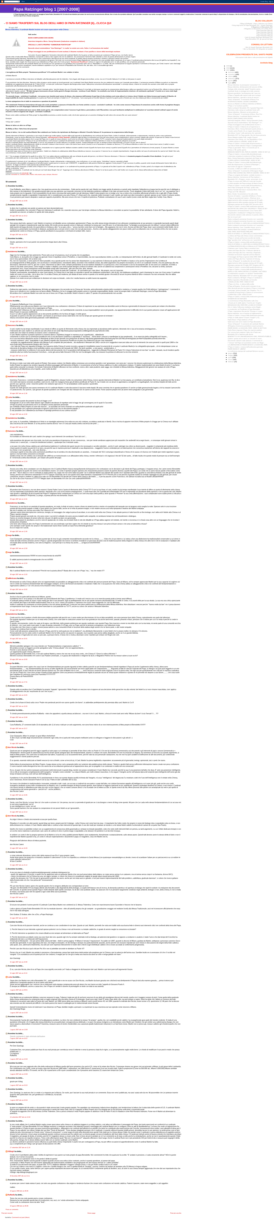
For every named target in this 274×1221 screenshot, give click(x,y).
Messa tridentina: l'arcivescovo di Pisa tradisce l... (244, 177)
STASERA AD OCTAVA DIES (237, 299)
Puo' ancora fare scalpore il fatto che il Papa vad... (245, 332)
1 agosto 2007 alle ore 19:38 (19, 1074)
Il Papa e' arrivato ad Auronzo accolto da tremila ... (245, 238)
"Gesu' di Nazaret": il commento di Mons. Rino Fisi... (245, 114)
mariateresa (12, 251)
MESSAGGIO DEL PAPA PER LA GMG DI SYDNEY (245, 305)
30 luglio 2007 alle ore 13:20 (18, 574)
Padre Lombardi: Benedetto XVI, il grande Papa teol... (246, 108)
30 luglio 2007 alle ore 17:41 (18, 682)
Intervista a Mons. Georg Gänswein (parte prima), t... (246, 129)
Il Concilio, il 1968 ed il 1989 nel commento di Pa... (245, 169)
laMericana (12, 578)
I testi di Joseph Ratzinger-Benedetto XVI (259, 37)
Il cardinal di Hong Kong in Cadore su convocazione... (246, 292)
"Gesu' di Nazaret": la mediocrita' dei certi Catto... (244, 261)
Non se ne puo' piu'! (234, 217)
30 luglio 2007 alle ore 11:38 (18, 393)
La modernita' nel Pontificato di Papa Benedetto (244, 309)
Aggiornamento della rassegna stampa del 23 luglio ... (246, 263)
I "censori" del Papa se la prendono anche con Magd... (246, 343)
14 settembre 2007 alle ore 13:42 (20, 1117)
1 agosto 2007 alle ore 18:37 (19, 1038)
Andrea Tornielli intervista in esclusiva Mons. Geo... (245, 190)
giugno (230, 353)
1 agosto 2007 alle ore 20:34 (19, 1100)
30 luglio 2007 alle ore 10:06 (18, 201)
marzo (230, 359)
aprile (230, 357)
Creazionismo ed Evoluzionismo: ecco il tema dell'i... (245, 210)
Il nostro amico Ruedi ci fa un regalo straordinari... (245, 131)
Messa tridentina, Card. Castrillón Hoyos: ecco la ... (245, 227)
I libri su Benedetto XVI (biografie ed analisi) (258, 49)
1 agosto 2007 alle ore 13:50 (19, 1029)
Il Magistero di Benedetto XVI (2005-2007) (258, 29)
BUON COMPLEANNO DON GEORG (240, 118)
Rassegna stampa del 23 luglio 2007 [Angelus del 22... (246, 265)
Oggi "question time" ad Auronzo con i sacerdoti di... (245, 240)
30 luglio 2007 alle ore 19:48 (18, 717)
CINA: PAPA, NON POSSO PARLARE (240, 231)
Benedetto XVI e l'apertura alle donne (240, 334)
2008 (228, 68)
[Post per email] (30, 173)
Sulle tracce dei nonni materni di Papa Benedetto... (245, 322)
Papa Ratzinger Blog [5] (264, 30)
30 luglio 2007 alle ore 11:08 (18, 356)
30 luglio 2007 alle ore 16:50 (18, 659)
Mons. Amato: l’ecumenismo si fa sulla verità (243, 194)
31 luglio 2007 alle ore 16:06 (18, 795)
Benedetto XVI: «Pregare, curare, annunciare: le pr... (245, 179)
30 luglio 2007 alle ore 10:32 (18, 247)
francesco (12, 325)
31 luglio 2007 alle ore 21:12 (18, 865)
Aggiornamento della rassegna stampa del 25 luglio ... (246, 200)
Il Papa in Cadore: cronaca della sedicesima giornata (246, 206)
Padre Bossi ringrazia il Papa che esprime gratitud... (245, 330)
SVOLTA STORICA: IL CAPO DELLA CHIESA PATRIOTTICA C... (249, 223)
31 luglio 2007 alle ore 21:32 (18, 897)
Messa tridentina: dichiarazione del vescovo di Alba (245, 87)
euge (10, 535)
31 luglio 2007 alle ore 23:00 (18, 962)
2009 (228, 66)
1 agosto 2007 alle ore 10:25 (19, 1012)
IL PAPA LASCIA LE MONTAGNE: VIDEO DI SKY (244, 160)
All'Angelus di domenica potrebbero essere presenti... (246, 326)
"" (79, 62)
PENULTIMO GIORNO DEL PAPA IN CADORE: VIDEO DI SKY (249, 173)
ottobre (230, 76)
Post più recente (7, 1213)
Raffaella (11, 1195)
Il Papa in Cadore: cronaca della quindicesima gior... (245, 242)
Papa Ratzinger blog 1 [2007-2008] (47, 9)
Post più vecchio (175, 1213)
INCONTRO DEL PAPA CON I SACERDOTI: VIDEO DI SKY (247, 208)
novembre (231, 74)
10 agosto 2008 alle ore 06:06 (19, 1191)
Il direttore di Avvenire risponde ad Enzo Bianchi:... (245, 255)
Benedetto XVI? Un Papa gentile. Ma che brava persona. (247, 135)
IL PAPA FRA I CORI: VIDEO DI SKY (240, 294)
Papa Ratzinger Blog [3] (264, 34)
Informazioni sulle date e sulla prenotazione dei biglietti (254, 57)
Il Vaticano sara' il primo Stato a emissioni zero (243, 248)
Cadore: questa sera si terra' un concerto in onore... (245, 338)
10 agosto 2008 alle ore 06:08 (19, 1206)
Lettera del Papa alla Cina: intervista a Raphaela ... (245, 252)
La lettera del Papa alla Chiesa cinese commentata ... (246, 236)
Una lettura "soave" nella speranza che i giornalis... (245, 133)
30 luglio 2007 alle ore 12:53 (18, 563)
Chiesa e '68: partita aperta (237, 150)
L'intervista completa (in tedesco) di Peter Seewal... (245, 156)
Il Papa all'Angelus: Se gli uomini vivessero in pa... (245, 286)
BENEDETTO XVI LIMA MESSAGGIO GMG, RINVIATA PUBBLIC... (250, 336)
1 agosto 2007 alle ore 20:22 (19, 1085)
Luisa (10, 301)
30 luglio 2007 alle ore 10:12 (18, 216)
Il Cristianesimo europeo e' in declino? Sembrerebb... (246, 273)
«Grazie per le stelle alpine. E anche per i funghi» (244, 303)
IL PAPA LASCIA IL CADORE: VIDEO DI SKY (243, 141)
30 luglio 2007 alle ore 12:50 (18, 548)
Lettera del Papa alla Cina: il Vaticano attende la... (244, 250)
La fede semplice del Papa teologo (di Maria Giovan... (246, 183)
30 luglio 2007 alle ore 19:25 (18, 695)
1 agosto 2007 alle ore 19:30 (19, 1059)
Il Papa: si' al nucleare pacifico (238, 106)
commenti (22, 174)
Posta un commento (12, 1209)
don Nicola (12, 747)
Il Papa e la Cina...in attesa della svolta (241, 284)
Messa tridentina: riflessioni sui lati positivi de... (243, 112)
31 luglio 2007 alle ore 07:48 (18, 743)
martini (32, 174)
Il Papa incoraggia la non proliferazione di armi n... (245, 125)
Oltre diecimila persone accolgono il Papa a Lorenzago (246, 288)
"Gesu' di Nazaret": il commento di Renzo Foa (243, 99)
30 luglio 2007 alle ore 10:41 (18, 297)
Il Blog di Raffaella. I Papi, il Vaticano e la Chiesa (256, 23)
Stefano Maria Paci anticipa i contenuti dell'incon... (245, 229)
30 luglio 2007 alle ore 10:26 (18, 234)
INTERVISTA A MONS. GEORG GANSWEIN (242, 101)
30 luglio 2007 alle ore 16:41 (18, 638)
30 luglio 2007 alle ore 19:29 (18, 706)
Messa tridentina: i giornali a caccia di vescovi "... (244, 97)
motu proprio (38, 174)
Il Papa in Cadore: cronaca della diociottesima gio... (245, 154)
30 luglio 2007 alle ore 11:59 (18, 427)
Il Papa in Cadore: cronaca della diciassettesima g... (245, 185)
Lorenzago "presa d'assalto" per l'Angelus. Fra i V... (245, 290)
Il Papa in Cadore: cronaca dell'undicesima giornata (245, 347)
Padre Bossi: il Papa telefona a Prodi (240, 320)
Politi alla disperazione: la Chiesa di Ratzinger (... (244, 164)
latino (27, 174)
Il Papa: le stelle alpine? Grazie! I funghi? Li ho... (244, 317)
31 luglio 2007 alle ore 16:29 (18, 848)
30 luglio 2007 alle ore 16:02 (18, 589)
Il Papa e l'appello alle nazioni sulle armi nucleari (244, 95)
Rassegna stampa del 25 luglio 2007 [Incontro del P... (246, 204)
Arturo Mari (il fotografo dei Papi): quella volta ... (244, 187)
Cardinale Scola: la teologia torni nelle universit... (244, 91)
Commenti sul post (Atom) (21, 1217)
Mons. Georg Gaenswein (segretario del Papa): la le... (246, 158)
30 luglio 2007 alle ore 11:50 (18, 414)
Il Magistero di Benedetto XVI (262, 27)
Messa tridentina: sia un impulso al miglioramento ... (245, 313)
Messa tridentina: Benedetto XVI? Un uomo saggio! (245, 276)
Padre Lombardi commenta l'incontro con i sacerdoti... (246, 219)
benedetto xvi (15, 174)
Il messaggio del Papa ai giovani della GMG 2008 (244, 257)
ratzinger (48, 174)
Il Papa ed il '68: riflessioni (236, 192)
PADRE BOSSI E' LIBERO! (237, 349)
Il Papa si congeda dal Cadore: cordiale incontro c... (245, 175)
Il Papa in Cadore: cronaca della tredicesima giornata (246, 296)
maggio (231, 355)
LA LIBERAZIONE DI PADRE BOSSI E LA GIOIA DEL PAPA (247, 345)
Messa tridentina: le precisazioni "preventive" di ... (244, 85)
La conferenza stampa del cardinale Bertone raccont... (246, 351)
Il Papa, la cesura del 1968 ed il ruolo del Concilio (244, 181)
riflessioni (54, 174)
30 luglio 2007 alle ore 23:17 (18, 728)
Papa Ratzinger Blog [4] (264, 32)
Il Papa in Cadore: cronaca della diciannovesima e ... (245, 143)
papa (44, 174)
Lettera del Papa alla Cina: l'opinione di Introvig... (244, 259)
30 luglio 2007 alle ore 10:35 (18, 282)
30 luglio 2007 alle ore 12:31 (18, 482)
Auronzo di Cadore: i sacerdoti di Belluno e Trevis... (245, 196)
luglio (230, 83)
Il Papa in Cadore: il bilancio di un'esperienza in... (244, 127)
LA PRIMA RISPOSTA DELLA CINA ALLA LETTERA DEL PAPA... (249, 246)
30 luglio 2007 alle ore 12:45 (18, 531)
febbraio (231, 361)
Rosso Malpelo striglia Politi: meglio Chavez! (243, 137)
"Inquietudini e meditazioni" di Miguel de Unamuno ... (246, 213)
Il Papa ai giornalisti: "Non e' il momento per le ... (244, 148)
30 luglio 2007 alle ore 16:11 (18, 610)
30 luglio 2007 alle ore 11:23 (18, 372)
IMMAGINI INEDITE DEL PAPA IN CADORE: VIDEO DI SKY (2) (249, 152)
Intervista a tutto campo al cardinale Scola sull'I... (244, 110)
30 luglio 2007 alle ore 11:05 (18, 321)
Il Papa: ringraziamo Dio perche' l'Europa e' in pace (245, 311)
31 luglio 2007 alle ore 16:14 (18, 812)
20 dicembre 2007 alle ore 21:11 (20, 1176)
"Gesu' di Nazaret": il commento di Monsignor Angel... (246, 171)
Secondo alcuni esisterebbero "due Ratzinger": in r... (245, 122)
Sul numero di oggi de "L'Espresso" (240, 166)
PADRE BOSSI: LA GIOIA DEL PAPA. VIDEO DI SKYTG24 (247, 328)
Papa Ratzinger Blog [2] (264, 35)
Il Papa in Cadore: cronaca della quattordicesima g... (245, 267)
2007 (228, 70)
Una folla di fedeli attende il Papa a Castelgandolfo (245, 146)
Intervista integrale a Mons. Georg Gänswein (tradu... (246, 120)
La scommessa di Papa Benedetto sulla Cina (243, 301)
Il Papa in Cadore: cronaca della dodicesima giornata (246, 315)
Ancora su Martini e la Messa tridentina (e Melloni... (245, 104)
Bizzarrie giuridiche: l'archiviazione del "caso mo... (244, 93)
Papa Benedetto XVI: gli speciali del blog (259, 39)
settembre (231, 78)
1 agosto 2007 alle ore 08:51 (19, 990)
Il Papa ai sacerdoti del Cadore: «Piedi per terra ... (245, 198)
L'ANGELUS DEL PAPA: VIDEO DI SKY (241, 282)
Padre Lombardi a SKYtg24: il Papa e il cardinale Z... (245, 278)
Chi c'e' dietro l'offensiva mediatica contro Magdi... (245, 307)
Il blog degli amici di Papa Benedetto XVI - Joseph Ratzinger (252, 25)
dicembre (231, 72)
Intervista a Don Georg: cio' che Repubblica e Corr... (245, 139)
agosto (230, 80)
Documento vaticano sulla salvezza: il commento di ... (246, 340)
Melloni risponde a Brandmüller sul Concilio (242, 280)
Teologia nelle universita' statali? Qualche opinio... (244, 89)
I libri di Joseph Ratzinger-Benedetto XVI (259, 47)
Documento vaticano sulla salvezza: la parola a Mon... (246, 215)
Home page (91, 1213)
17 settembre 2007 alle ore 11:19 (20, 1147)
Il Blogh (11, 1151)
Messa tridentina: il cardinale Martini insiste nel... (244, 116)
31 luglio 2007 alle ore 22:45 (18, 918)
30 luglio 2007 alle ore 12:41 (18, 499)
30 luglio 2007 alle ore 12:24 (18, 461)
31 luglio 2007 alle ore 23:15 (18, 973)
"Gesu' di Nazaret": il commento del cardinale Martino (246, 324)
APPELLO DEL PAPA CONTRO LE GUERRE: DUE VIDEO (247, 271)
